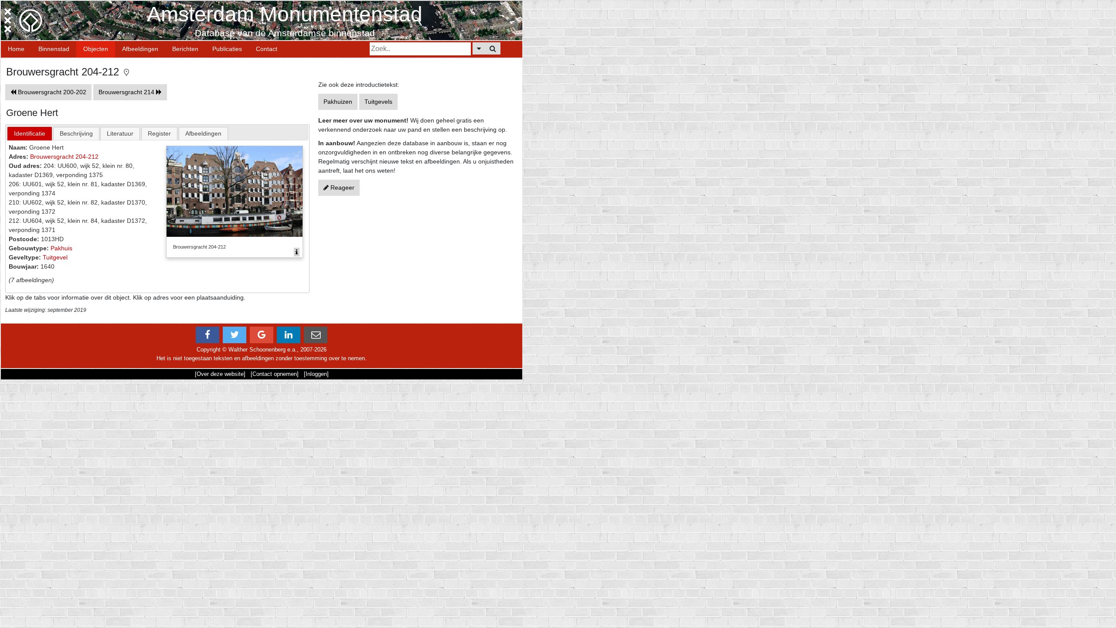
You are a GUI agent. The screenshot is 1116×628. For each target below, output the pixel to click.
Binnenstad (53, 48)
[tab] (29, 133)
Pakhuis (61, 248)
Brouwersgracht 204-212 (64, 156)
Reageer (341, 187)
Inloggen (316, 374)
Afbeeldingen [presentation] (203, 133)
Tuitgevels (378, 101)
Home (16, 48)
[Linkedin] (288, 335)
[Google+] (261, 335)
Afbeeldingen (140, 48)
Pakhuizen (337, 101)
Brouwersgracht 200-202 (51, 92)
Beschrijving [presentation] (76, 133)
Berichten (185, 48)
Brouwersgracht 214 (127, 92)
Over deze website (220, 374)
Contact (266, 48)
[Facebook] (207, 335)
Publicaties (227, 48)
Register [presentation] (159, 133)
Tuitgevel (55, 257)
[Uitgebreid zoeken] (479, 48)
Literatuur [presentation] (120, 133)
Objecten (95, 48)
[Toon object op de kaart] (126, 72)
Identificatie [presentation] (29, 133)
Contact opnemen (274, 374)
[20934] (296, 252)
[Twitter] (234, 335)
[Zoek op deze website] (492, 48)
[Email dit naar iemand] (315, 335)
